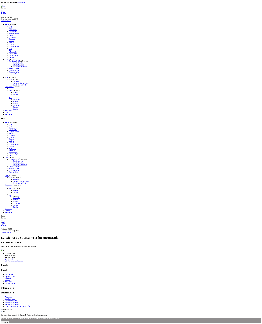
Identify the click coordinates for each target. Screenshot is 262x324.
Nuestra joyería (10, 299)
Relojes (11, 48)
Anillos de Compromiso (21, 83)
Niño (10, 90)
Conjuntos (16, 105)
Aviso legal (8, 297)
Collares (11, 44)
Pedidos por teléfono (11, 302)
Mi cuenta (8, 278)
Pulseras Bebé (13, 74)
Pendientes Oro (18, 63)
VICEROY (12, 52)
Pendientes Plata (18, 65)
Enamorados (13, 31)
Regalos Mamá (14, 33)
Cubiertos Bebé (14, 72)
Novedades (8, 282)
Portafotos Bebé (14, 70)
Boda (10, 28)
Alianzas (16, 81)
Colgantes (12, 39)
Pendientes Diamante (20, 66)
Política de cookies (11, 301)
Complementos (14, 46)
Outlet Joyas (13, 54)
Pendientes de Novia (19, 85)
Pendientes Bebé (14, 61)
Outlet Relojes (13, 55)
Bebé (10, 26)
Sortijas (11, 43)
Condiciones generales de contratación (17, 306)
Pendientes (12, 37)
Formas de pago (10, 276)
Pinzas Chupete (14, 68)
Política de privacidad (12, 304)
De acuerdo (5, 322)
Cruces (15, 94)
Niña (10, 98)
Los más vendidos (11, 283)
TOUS (11, 50)
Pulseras (11, 41)
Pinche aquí (21, 2)
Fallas (11, 35)
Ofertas (11, 57)
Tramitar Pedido (6, 21)
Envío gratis (9, 274)
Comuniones (13, 30)
